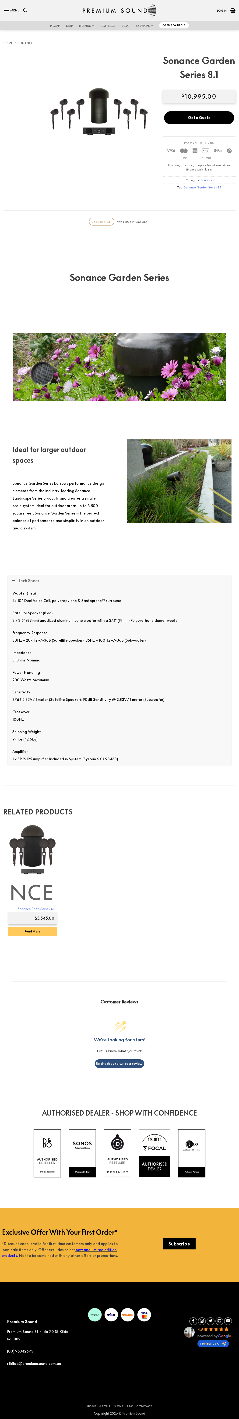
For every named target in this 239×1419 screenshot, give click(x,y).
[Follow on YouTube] (228, 1321)
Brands (85, 26)
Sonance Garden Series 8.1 (202, 187)
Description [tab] (101, 221)
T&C (130, 1406)
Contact (108, 26)
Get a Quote (199, 117)
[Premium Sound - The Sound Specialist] (119, 10)
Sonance (25, 43)
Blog (126, 26)
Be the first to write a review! (119, 1063)
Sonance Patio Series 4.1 (36, 909)
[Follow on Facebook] (193, 1321)
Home (55, 26)
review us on (210, 1343)
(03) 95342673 (20, 1351)
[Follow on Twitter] (210, 1321)
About (104, 1406)
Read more (33, 931)
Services (143, 26)
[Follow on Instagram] (202, 1321)
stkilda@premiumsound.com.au (34, 1363)
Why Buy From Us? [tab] (132, 221)
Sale (69, 26)
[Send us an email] (219, 1321)
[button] (12, 10)
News (118, 1406)
